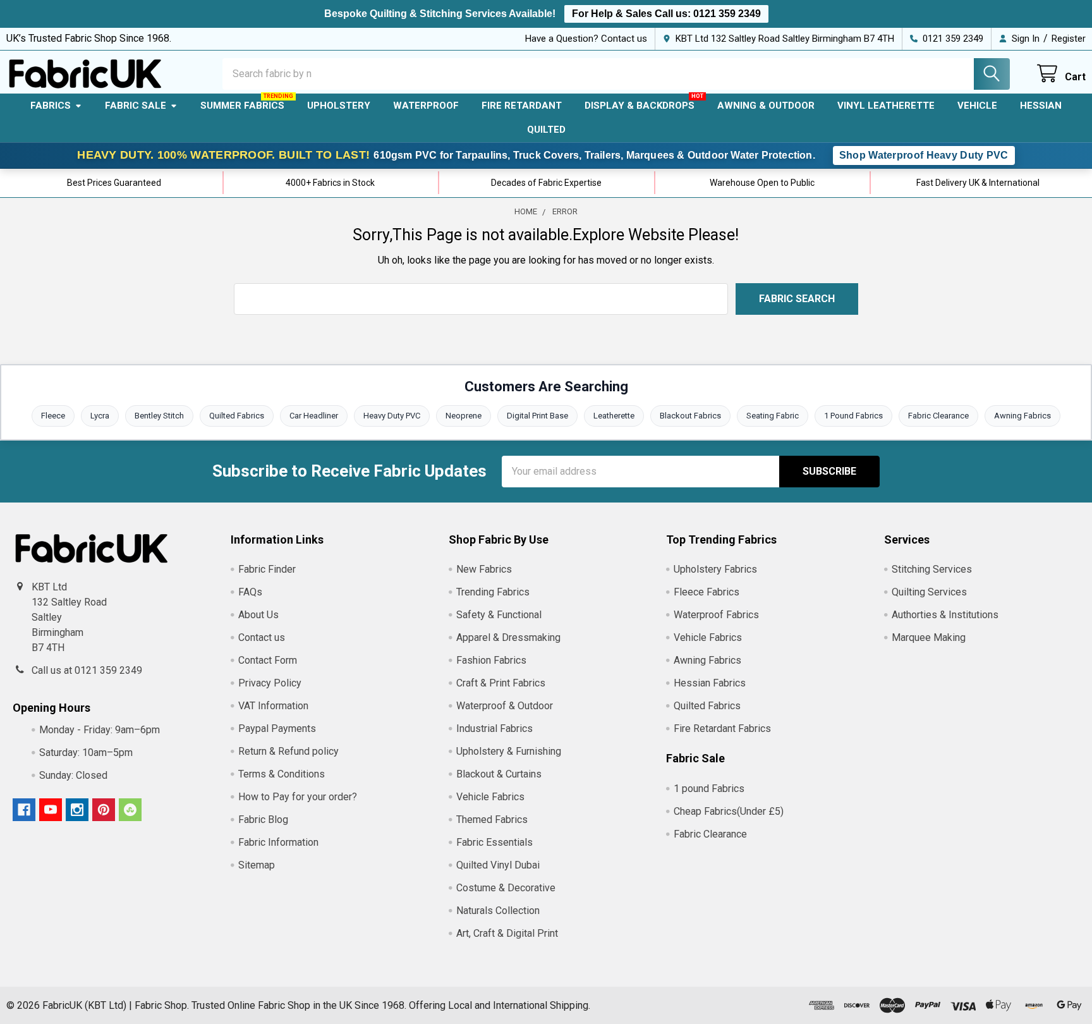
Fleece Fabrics (706, 592)
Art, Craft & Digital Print (507, 933)
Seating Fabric (772, 415)
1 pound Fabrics (709, 789)
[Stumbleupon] (130, 809)
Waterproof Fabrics (716, 615)
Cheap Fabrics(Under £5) (729, 811)
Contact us (261, 637)
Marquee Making (929, 637)
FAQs (250, 592)
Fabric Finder (267, 569)
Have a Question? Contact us (586, 38)
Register (1069, 38)
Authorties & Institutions (945, 615)
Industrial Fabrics (494, 728)
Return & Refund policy (288, 751)
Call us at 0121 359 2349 (87, 670)
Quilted (546, 129)
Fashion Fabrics (491, 660)
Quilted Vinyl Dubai (498, 865)
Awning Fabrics (1022, 415)
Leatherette (613, 415)
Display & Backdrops (640, 105)
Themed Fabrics (492, 820)
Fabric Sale (135, 105)
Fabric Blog (263, 820)
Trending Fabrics (493, 592)
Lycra (99, 415)
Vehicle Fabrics (490, 797)
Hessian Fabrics (710, 683)
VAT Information (273, 706)
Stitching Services (932, 569)
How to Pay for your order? (297, 797)
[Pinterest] (103, 809)
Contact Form (267, 660)
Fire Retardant (522, 105)
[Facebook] (24, 809)
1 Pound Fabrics (853, 415)
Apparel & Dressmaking (508, 637)
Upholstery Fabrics (715, 569)
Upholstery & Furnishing (508, 751)
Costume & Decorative (505, 888)
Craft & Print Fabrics (500, 683)
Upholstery (338, 105)
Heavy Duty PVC (391, 415)
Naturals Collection (498, 911)
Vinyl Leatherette (886, 105)
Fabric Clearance (938, 415)
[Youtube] (50, 809)
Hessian (1041, 105)
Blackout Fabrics (690, 415)
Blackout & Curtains (499, 774)
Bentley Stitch (159, 415)
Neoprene (464, 415)
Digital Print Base (537, 415)
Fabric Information (278, 842)
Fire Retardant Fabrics (722, 728)
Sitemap (256, 865)
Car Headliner (313, 415)
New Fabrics (484, 569)
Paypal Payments (277, 728)
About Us (258, 615)
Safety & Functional (499, 615)
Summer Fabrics (242, 105)
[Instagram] (77, 809)
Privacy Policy (269, 683)
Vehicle (977, 105)
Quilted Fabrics (236, 415)
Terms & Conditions (281, 774)
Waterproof (426, 105)
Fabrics (50, 105)
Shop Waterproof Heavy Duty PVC (924, 155)
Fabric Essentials (494, 842)
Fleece (53, 415)
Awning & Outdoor (766, 105)
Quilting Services (929, 592)
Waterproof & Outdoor (504, 706)
